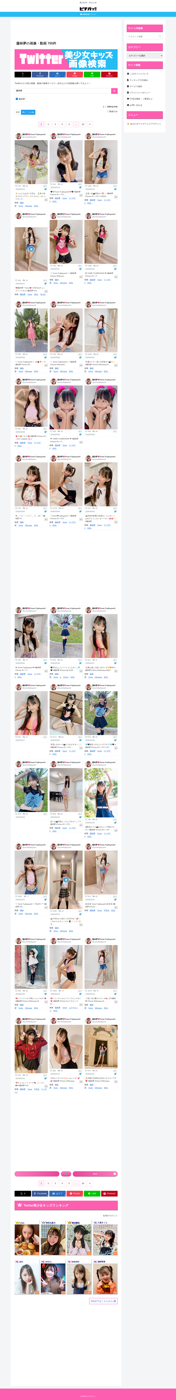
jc (60, 677)
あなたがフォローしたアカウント (145, 124)
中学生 (106, 910)
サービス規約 (136, 86)
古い (24, 112)
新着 (18, 112)
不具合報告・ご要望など (141, 99)
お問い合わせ (136, 105)
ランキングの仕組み (138, 80)
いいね (31, 112)
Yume (20, 206)
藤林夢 (20, 99)
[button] (160, 36)
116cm (66, 677)
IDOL (36, 206)
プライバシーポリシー (140, 93)
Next (95, 1174)
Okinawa (28, 206)
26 (83, 124)
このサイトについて (139, 74)
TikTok (42, 294)
